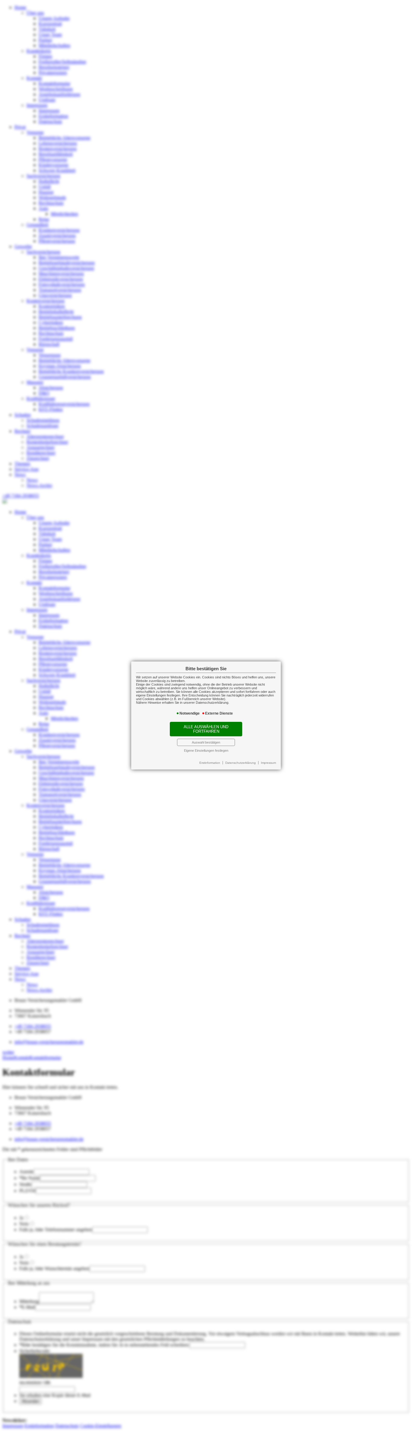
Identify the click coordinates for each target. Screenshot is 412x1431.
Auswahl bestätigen (206, 742)
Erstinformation (209, 762)
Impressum (268, 762)
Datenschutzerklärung (240, 762)
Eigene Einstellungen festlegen (206, 750)
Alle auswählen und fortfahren (206, 729)
